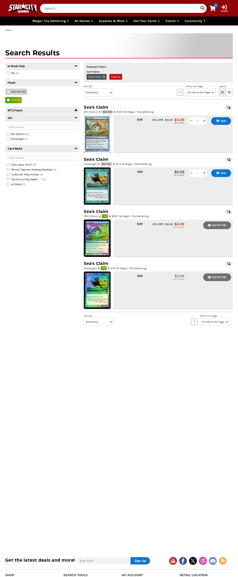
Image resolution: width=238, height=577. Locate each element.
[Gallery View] (229, 92)
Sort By (88, 86)
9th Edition (91, 112)
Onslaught (90, 164)
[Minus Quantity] (191, 121)
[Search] (202, 8)
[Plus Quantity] (204, 121)
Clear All (115, 76)
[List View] (222, 92)
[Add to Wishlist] (229, 107)
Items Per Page (194, 86)
